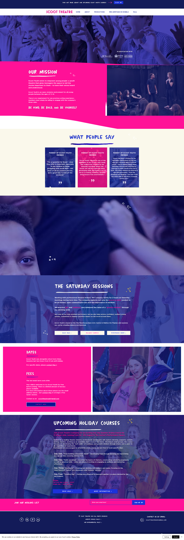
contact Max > (51, 365)
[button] (99, 12)
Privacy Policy (76, 537)
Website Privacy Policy (92, 519)
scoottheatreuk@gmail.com (48, 398)
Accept (176, 537)
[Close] (182, 536)
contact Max (47, 392)
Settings (166, 537)
